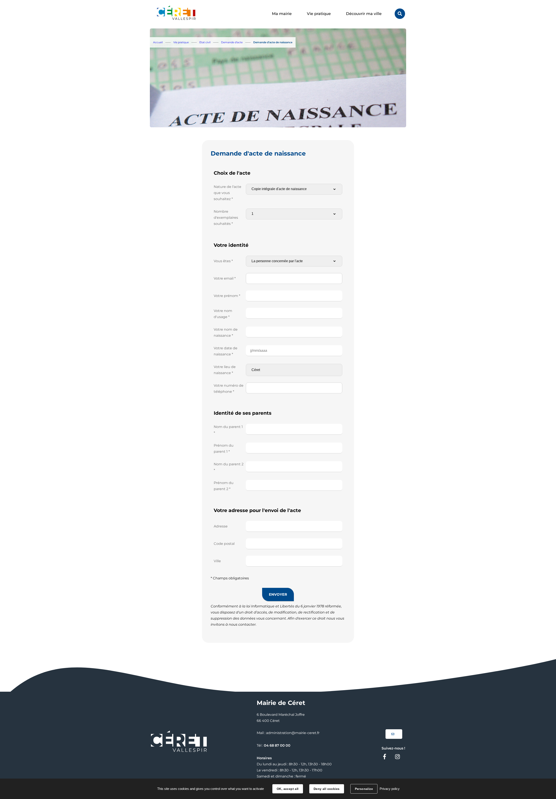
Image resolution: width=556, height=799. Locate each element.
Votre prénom (227, 296)
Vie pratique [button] (319, 13)
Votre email (225, 278)
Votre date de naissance (225, 351)
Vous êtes (223, 261)
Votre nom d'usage (223, 314)
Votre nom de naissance (226, 332)
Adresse (221, 526)
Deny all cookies (327, 789)
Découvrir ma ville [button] (364, 13)
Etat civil (204, 42)
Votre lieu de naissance (225, 370)
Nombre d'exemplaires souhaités (226, 217)
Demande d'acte (232, 42)
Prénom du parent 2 (223, 486)
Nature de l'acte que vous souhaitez (227, 193)
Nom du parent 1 (228, 430)
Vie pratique (181, 42)
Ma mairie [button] (282, 13)
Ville (217, 561)
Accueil (158, 42)
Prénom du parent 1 (223, 448)
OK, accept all (288, 789)
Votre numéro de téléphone (228, 388)
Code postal (224, 544)
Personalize (364, 789)
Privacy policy (390, 789)
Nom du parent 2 (228, 467)
